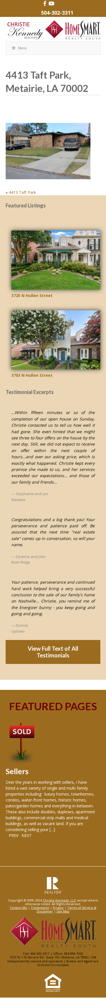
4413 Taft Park (22, 192)
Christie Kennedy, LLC (59, 900)
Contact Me (18, 907)
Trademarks (40, 907)
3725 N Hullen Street (32, 295)
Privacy (58, 907)
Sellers (17, 771)
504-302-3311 (57, 12)
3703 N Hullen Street (32, 375)
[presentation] (12, 835)
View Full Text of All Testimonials (53, 652)
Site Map (63, 911)
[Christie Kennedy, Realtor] (53, 30)
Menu (22, 48)
